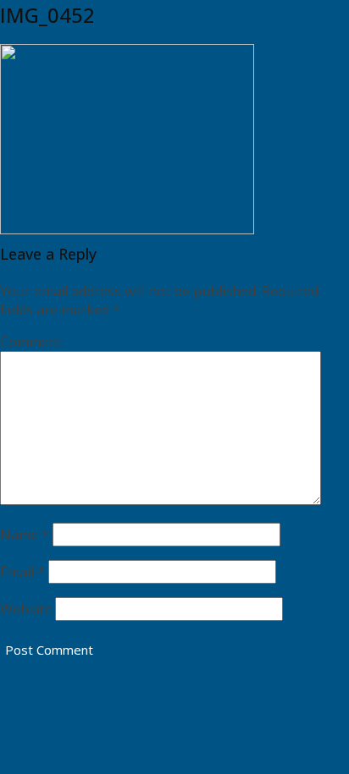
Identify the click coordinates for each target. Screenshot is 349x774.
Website (26, 609)
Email (22, 572)
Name (24, 534)
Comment (31, 341)
